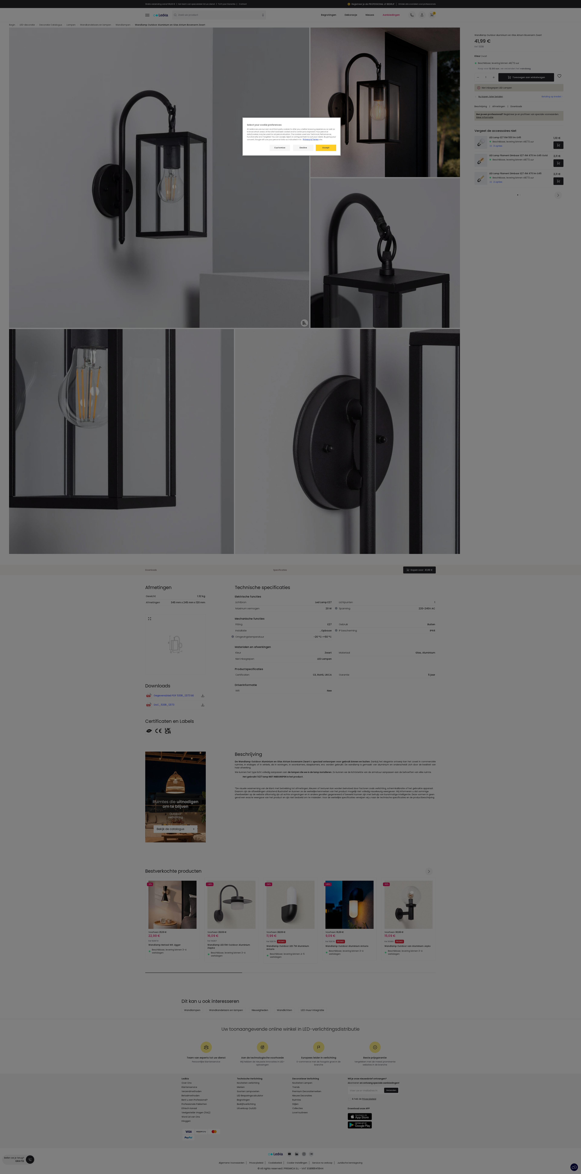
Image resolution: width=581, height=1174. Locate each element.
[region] (291, 136)
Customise (279, 148)
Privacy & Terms (310, 139)
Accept (325, 148)
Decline (303, 148)
